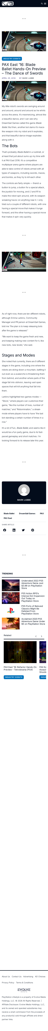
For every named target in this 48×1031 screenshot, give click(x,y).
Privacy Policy (8, 982)
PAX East (8, 518)
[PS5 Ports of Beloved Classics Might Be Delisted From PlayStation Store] (11, 611)
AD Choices (40, 976)
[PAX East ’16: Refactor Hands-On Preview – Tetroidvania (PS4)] (20, 652)
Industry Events (12, 59)
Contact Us (16, 976)
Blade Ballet (9, 513)
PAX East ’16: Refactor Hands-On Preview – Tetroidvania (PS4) (20, 668)
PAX (42, 513)
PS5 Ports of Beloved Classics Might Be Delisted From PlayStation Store (32, 610)
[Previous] (36, 636)
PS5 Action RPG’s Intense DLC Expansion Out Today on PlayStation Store (33, 597)
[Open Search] (42, 3)
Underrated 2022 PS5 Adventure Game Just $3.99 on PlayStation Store (32, 584)
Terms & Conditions (24, 982)
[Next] (41, 636)
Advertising (28, 976)
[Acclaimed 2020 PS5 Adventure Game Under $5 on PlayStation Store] (11, 623)
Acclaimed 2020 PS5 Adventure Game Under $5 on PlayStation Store (33, 621)
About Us (6, 976)
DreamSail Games (27, 513)
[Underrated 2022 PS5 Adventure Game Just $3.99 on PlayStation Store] (11, 585)
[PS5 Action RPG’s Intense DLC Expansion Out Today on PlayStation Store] (11, 598)
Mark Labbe (28, 78)
